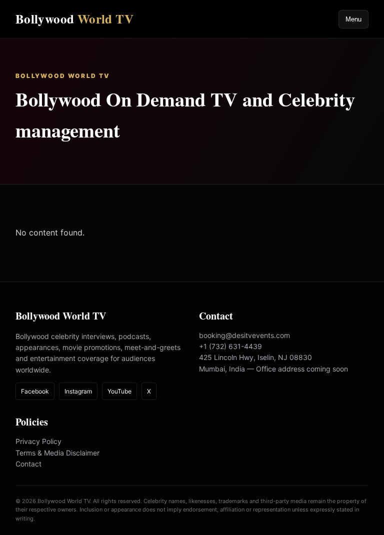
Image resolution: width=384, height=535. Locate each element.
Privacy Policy (39, 441)
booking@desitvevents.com (244, 335)
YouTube (120, 391)
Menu (354, 19)
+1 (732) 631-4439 (230, 346)
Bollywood (75, 19)
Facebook (35, 391)
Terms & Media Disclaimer (58, 452)
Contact (29, 464)
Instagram (78, 391)
